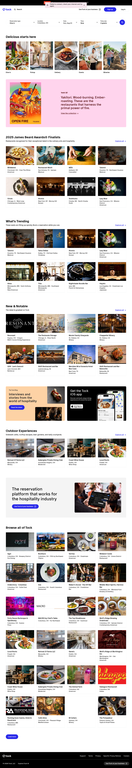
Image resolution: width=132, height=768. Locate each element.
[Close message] (84, 5)
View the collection (68, 113)
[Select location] (59, 22)
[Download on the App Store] (82, 406)
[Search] (122, 22)
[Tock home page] (7, 9)
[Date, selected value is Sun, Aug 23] (76, 22)
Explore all (119, 141)
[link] (20, 160)
